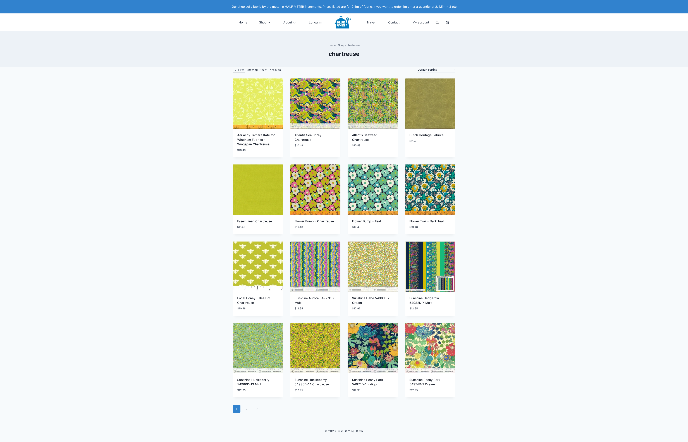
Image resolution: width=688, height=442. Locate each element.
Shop (262, 22)
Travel (371, 22)
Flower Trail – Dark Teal (426, 221)
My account (420, 22)
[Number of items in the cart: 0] (447, 22)
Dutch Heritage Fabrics (426, 135)
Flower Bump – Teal (366, 221)
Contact (394, 22)
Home (243, 22)
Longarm (315, 22)
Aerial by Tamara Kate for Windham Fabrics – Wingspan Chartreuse (256, 139)
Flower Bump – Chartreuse (314, 221)
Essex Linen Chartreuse (254, 221)
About (287, 22)
